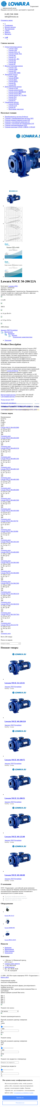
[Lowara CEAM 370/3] (7, 924)
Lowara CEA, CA (14, 52)
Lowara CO (12, 57)
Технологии (9, 953)
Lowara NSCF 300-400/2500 (10, 500)
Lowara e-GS (13, 105)
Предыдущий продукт (8, 395)
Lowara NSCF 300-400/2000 (10, 490)
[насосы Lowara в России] (15, 6)
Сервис (7, 30)
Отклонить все (20, 1103)
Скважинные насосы (12, 102)
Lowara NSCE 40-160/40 (15, 875)
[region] (20, 1092)
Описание (8, 340)
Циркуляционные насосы (13, 86)
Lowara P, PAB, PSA (15, 54)
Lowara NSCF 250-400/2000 (10, 552)
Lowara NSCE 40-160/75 (15, 760)
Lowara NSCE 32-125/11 (15, 683)
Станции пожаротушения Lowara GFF (17, 120)
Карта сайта (5, 977)
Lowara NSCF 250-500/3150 (10, 593)
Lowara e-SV (13, 67)
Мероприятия (9, 949)
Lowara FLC (13, 99)
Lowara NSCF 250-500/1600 (10, 562)
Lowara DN (12, 85)
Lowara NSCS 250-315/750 (9, 625)
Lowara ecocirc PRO (15, 93)
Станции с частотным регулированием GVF (19, 123)
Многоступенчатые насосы (14, 66)
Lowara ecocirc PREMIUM (17, 92)
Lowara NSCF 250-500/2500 (10, 583)
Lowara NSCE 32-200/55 (15, 798)
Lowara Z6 (12, 107)
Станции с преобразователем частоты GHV (19, 118)
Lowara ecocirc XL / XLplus (17, 95)
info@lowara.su (9, 967)
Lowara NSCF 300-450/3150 (10, 448)
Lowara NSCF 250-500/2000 (10, 573)
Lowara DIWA (13, 81)
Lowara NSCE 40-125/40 (15, 837)
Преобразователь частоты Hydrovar (16, 116)
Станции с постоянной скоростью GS (17, 122)
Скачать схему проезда (12, 963)
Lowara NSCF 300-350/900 (9, 531)
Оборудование (9, 951)
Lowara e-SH (13, 50)
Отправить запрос (7, 20)
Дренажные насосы (11, 74)
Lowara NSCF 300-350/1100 (10, 542)
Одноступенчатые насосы (13, 47)
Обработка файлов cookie (13, 900)
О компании (9, 25)
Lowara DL (12, 83)
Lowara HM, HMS (14, 73)
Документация (9, 29)
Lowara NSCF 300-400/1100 (10, 458)
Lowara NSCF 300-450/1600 (10, 510)
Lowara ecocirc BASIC (16, 90)
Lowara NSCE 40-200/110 (15, 721)
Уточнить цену (6, 436)
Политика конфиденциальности (15, 896)
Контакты (8, 34)
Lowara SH (12, 62)
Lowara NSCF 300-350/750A (10, 614)
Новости (7, 32)
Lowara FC (12, 100)
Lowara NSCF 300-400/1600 (10, 479)
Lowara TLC (13, 97)
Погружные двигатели (16, 109)
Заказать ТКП (5, 330)
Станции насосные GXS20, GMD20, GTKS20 (20, 127)
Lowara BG (12, 55)
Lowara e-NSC (13, 48)
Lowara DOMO (14, 78)
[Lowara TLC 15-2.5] (7, 912)
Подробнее (14, 330)
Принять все (20, 1097)
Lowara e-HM (13, 69)
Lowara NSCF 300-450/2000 (10, 427)
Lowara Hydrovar (12, 371)
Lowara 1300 (13, 76)
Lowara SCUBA (14, 104)
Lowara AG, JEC (14, 59)
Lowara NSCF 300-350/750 (9, 521)
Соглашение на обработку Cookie (23, 1093)
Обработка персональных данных (16, 898)
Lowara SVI (12, 71)
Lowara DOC (13, 80)
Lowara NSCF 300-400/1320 (10, 469)
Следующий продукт (8, 396)
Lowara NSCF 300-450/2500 (10, 438)
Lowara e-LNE (13, 88)
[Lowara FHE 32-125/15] (7, 936)
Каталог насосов (10, 27)
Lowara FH (12, 60)
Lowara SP (12, 64)
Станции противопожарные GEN (16, 125)
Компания (8, 947)
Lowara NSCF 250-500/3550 (10, 604)
